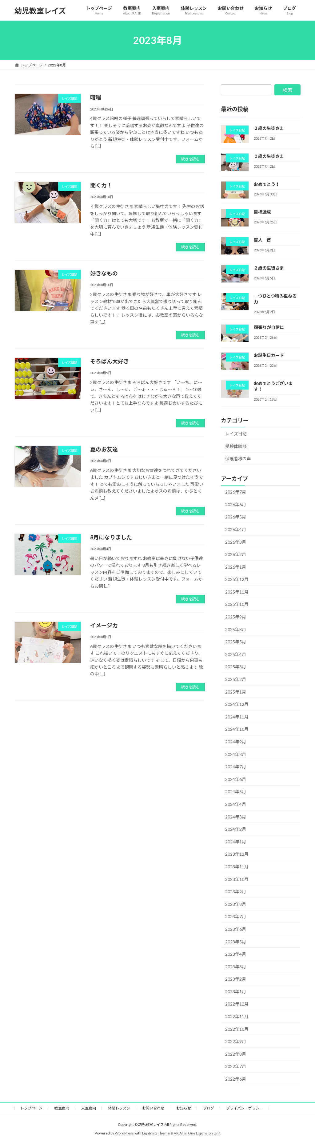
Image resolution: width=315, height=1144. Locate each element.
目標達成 (262, 211)
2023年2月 (235, 979)
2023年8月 (235, 904)
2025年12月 (237, 579)
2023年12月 (237, 854)
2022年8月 (235, 1054)
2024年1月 (235, 841)
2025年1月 (235, 691)
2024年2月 (235, 829)
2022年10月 (237, 1029)
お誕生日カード (269, 355)
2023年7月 (235, 916)
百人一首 (262, 239)
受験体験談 (236, 446)
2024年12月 (237, 704)
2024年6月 (235, 779)
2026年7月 (235, 491)
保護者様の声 (238, 459)
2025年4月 (235, 654)
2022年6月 (235, 1079)
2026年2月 (235, 554)
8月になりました (111, 537)
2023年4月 (235, 954)
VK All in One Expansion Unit (197, 1133)
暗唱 (95, 97)
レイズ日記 (236, 433)
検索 (288, 90)
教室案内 (61, 1108)
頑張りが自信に (269, 327)
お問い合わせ (153, 1108)
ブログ (208, 1108)
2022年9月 (235, 1041)
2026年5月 (235, 517)
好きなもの (104, 273)
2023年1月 (235, 991)
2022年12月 (237, 1004)
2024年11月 (237, 716)
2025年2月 (235, 679)
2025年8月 (235, 629)
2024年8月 (235, 754)
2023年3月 (235, 966)
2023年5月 (235, 941)
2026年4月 (235, 529)
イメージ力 (104, 625)
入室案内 (88, 1108)
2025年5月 (235, 641)
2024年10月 (237, 729)
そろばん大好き (109, 361)
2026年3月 (235, 542)
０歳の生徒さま (269, 156)
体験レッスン (119, 1108)
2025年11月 (237, 591)
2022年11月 (237, 1016)
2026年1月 (235, 567)
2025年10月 (237, 604)
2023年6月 (235, 929)
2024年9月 (235, 741)
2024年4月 (235, 804)
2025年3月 (235, 667)
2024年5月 (235, 791)
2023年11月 (237, 866)
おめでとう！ (267, 184)
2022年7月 (235, 1066)
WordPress (124, 1133)
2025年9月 (235, 616)
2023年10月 (237, 879)
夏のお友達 (104, 449)
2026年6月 (235, 504)
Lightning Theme (156, 1133)
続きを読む (190, 159)
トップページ (31, 1108)
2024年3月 (235, 816)
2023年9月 (235, 891)
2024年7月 (235, 766)
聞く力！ (101, 185)
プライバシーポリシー (244, 1108)
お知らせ (183, 1108)
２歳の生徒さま (269, 128)
